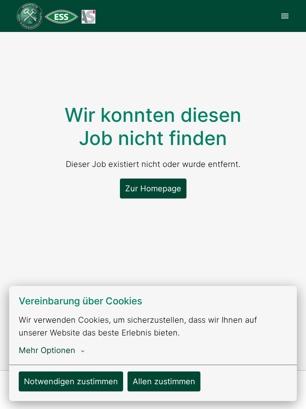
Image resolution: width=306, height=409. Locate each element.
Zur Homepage (153, 188)
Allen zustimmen (164, 381)
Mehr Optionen (47, 350)
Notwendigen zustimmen (71, 381)
